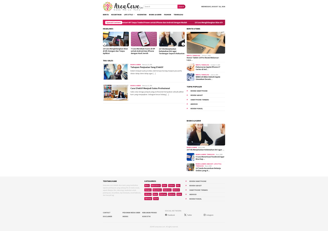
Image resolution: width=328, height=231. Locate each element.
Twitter (189, 215)
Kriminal (176, 190)
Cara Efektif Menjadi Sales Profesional (150, 88)
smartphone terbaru (200, 100)
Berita (189, 55)
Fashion (171, 185)
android (194, 104)
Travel (156, 199)
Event (164, 185)
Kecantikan (157, 190)
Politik (179, 194)
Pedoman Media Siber (131, 213)
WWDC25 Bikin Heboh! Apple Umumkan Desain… (208, 78)
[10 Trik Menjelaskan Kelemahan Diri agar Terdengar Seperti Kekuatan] (172, 39)
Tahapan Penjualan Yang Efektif (146, 67)
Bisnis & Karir (135, 65)
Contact (106, 213)
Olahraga (163, 194)
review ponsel (197, 109)
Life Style (217, 164)
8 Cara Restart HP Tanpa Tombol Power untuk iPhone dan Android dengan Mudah (142, 22)
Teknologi (196, 55)
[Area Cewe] (123, 6)
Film (178, 185)
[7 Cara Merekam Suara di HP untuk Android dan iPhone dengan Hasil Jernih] (144, 39)
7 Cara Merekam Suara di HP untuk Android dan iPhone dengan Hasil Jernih (143, 51)
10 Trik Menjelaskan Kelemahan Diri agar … (205, 150)
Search (181, 6)
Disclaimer (107, 216)
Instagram (209, 215)
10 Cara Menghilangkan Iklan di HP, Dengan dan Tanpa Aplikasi (212, 22)
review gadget (197, 95)
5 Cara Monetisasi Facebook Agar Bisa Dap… (210, 158)
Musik (155, 194)
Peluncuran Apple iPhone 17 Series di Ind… (208, 68)
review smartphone (199, 91)
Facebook (171, 215)
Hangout (210, 164)
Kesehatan (167, 190)
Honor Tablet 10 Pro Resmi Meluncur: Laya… (203, 59)
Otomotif (172, 194)
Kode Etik (146, 216)
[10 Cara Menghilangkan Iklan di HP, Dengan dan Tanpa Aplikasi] (116, 39)
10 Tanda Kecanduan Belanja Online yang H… (208, 169)
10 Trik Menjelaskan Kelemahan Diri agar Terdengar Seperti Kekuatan (171, 51)
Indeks (125, 216)
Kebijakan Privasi (149, 213)
